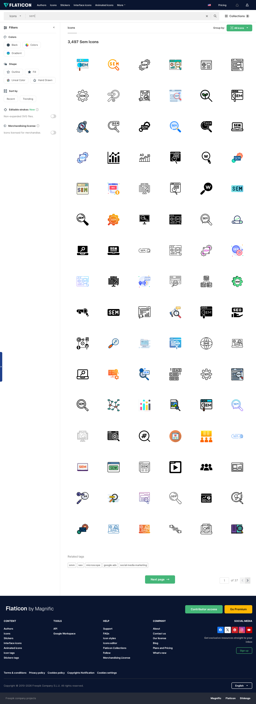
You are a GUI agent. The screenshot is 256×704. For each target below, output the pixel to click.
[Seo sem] (113, 436)
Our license (159, 638)
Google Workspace (64, 633)
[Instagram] (242, 630)
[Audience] (206, 467)
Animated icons (104, 5)
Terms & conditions (15, 672)
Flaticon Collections (114, 647)
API (55, 628)
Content (10, 620)
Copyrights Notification (80, 672)
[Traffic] (206, 498)
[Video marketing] (175, 467)
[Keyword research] (206, 158)
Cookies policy (56, 672)
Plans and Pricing (163, 647)
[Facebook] (220, 630)
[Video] (113, 188)
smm (72, 565)
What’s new (159, 652)
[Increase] (144, 158)
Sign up (244, 650)
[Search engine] (237, 219)
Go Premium (238, 609)
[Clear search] (207, 16)
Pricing (222, 5)
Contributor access (204, 609)
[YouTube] (249, 630)
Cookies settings (107, 672)
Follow (107, 652)
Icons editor (110, 643)
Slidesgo (245, 698)
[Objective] (82, 343)
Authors (41, 5)
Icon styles (109, 638)
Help (106, 620)
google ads (110, 565)
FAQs (106, 633)
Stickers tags (11, 657)
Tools (57, 620)
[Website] (206, 65)
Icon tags (9, 652)
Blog (155, 643)
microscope (93, 565)
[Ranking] (113, 158)
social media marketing (133, 565)
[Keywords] (144, 188)
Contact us (159, 633)
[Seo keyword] (113, 343)
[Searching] (206, 96)
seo (80, 565)
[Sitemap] (206, 281)
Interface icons (82, 5)
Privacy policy (37, 672)
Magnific (216, 698)
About (156, 628)
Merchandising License (116, 657)
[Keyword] (206, 188)
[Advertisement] (237, 250)
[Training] (206, 436)
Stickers (65, 5)
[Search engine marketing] (175, 65)
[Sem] (82, 65)
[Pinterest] (235, 630)
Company (159, 620)
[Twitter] (228, 630)
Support (107, 628)
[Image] (175, 405)
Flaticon (231, 698)
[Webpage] (237, 467)
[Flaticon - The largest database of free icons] (17, 5)
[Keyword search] (82, 498)
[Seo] (82, 250)
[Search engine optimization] (237, 343)
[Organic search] (113, 96)
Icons (53, 5)
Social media (243, 620)
